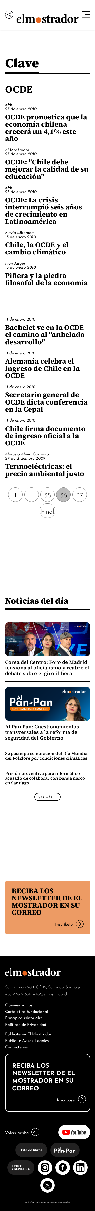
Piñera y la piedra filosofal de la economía (46, 279)
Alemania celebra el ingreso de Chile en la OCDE (42, 368)
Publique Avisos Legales (27, 1040)
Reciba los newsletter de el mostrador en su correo (47, 901)
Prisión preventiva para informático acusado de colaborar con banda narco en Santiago (45, 778)
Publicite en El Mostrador (28, 1033)
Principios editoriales (24, 1017)
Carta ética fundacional (26, 1011)
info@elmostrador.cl (50, 993)
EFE (8, 104)
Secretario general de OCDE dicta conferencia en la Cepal (46, 402)
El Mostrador (17, 149)
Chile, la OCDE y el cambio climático (37, 248)
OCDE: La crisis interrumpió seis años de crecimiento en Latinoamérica (43, 210)
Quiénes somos (19, 1004)
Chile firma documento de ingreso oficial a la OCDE (45, 436)
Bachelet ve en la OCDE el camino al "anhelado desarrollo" (45, 335)
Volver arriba (17, 1132)
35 (47, 494)
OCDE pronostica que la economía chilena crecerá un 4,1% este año (46, 127)
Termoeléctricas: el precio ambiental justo (44, 469)
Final (47, 510)
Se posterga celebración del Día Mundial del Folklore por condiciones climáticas (47, 755)
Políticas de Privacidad (25, 1024)
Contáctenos (16, 1046)
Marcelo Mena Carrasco (27, 454)
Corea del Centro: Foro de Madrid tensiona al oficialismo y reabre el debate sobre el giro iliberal (47, 667)
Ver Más (45, 797)
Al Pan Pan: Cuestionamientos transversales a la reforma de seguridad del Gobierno (42, 732)
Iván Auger (15, 263)
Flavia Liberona (19, 232)
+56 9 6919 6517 (18, 993)
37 (79, 494)
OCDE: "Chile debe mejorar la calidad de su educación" (46, 169)
